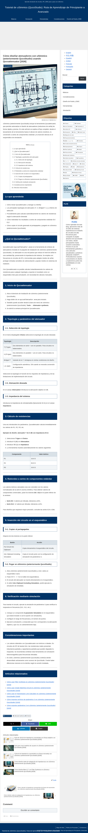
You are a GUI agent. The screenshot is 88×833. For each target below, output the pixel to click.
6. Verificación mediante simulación (24, 182)
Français (69, 64)
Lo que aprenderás (19, 148)
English (68, 53)
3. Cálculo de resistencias (22, 168)
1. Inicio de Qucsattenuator (22, 154)
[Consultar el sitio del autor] (72, 268)
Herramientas (8, 716)
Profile (74, 222)
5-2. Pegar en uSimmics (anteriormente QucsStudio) (31, 179)
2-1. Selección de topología (24, 160)
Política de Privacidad (72, 827)
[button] (39, 729)
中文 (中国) (70, 55)
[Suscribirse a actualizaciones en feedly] (74, 268)
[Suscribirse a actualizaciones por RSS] (77, 268)
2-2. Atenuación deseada (23, 162)
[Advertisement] (44, 36)
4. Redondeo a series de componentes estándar (28, 171)
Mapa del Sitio (60, 827)
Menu (28, 145)
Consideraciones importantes (23, 185)
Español (69, 58)
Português (69, 66)
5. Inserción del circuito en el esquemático (26, 173)
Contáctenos (82, 827)
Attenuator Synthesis (19, 716)
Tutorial (28, 716)
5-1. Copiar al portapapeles (24, 176)
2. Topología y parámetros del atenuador (26, 157)
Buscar (65, 75)
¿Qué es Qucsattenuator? (22, 151)
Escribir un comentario (30, 810)
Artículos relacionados (21, 187)
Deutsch (69, 69)
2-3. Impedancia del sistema (24, 165)
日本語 (68, 61)
